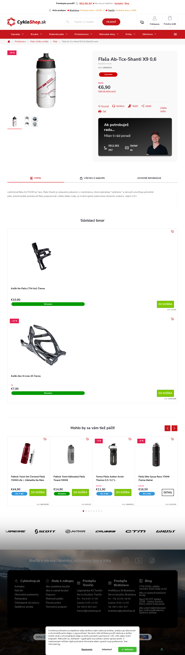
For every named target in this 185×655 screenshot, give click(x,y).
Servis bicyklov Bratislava (122, 595)
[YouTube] (139, 560)
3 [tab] (88, 511)
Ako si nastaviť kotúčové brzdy (152, 594)
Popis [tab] (37, 178)
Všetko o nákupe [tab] (94, 178)
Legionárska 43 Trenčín (89, 590)
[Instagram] (125, 560)
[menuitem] (17, 34)
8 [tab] (101, 511)
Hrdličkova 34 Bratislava (121, 590)
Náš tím (19, 590)
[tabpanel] (29, 471)
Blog (127, 3)
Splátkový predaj (24, 607)
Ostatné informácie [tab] (149, 178)
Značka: (163, 110)
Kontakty (119, 3)
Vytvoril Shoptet (171, 649)
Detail (168, 492)
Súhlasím (129, 649)
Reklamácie (21, 599)
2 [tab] (86, 511)
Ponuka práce (53, 603)
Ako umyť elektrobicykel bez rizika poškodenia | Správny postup (152, 610)
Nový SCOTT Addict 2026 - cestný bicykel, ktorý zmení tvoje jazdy (152, 601)
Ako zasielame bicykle (58, 586)
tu (59, 644)
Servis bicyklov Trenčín (89, 595)
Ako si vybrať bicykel (57, 590)
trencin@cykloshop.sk (89, 611)
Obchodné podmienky (27, 595)
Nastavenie (87, 649)
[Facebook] (152, 560)
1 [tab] (83, 511)
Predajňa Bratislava (121, 583)
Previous (167, 428)
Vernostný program (56, 607)
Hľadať (111, 21)
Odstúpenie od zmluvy (27, 603)
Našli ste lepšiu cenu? (107, 91)
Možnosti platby (54, 599)
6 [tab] (96, 511)
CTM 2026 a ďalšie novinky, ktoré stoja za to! (153, 587)
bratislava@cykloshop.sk (121, 611)
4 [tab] (91, 511)
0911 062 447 (85, 3)
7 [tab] (99, 511)
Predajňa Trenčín (89, 583)
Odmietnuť (107, 649)
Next (174, 428)
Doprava (50, 595)
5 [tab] (94, 511)
